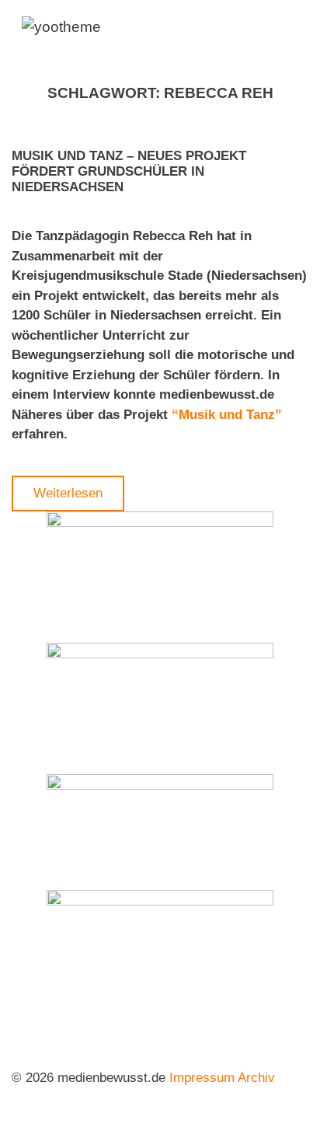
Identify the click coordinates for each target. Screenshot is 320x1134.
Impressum (202, 1077)
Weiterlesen (68, 493)
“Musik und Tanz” (227, 414)
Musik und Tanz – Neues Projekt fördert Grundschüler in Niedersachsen (129, 171)
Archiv (256, 1077)
